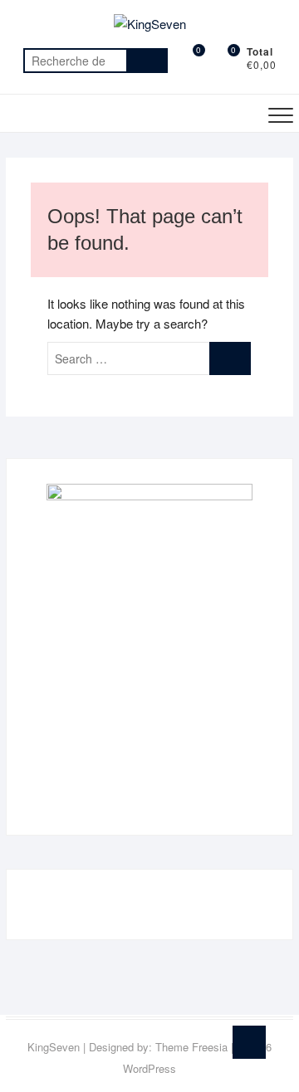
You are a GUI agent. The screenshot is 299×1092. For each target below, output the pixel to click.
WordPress (149, 1068)
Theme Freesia (191, 1047)
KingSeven (53, 1047)
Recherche (147, 60)
